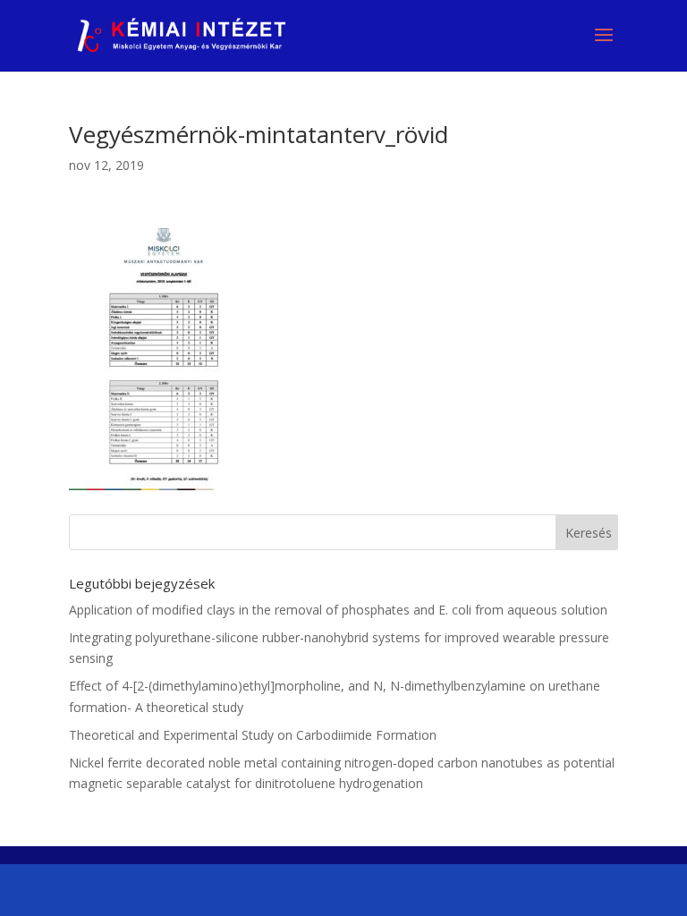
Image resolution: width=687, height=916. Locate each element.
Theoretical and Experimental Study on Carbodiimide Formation (253, 734)
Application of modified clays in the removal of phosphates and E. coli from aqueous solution (338, 609)
